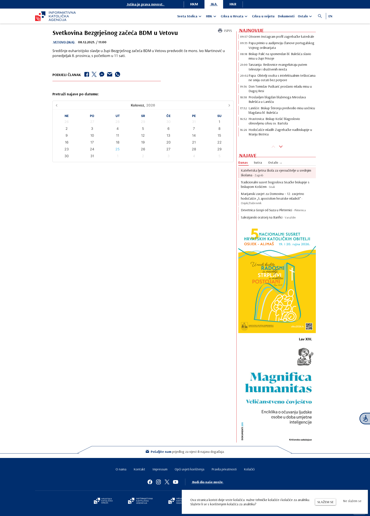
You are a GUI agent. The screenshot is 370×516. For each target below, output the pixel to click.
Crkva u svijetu (263, 16)
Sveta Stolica (187, 16)
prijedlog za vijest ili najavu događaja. (188, 451)
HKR (233, 3)
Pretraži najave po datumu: (75, 93)
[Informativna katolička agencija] (140, 501)
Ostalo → (275, 162)
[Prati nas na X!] (167, 482)
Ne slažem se (352, 501)
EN (330, 16)
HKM (194, 3)
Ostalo (303, 16)
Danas (243, 162)
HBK (209, 16)
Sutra (258, 162)
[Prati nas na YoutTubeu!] (175, 482)
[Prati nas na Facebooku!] (149, 482)
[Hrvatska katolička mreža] (103, 501)
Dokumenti (286, 16)
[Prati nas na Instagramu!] (158, 482)
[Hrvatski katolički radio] (178, 501)
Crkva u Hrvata (232, 16)
